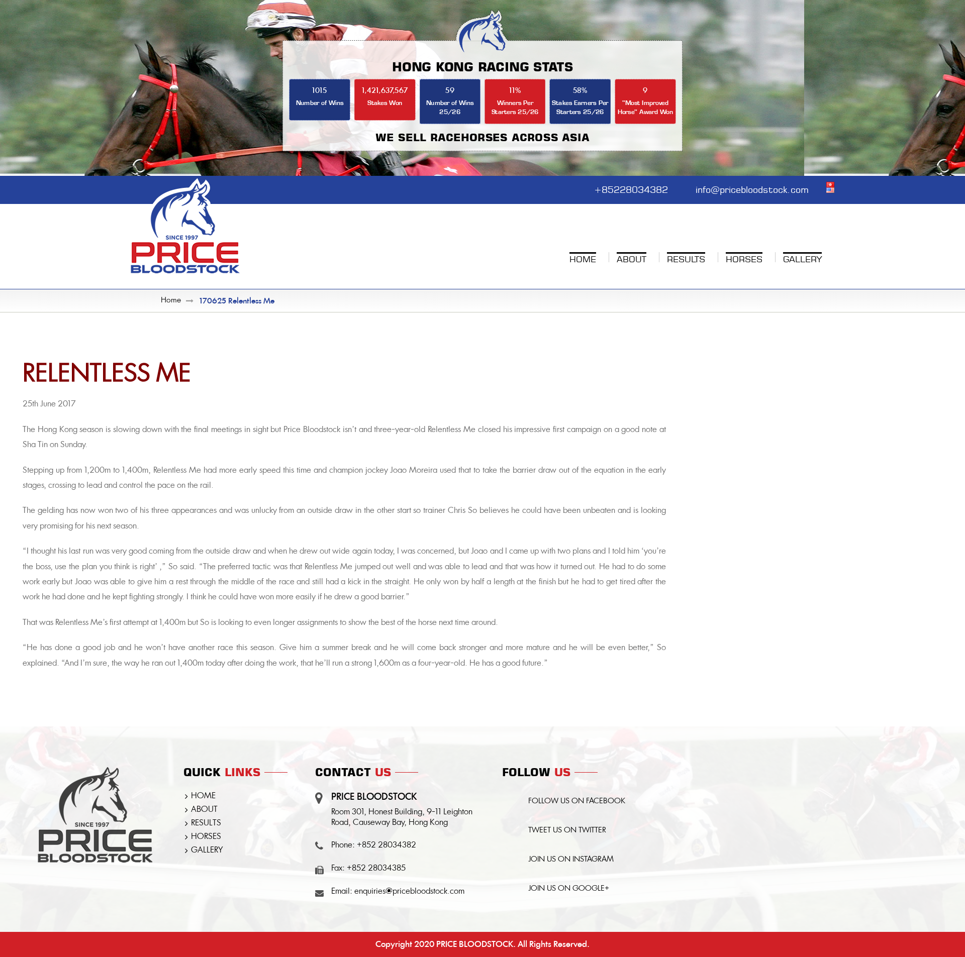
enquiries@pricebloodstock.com (409, 892)
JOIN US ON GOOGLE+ (568, 889)
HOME (203, 796)
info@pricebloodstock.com (752, 188)
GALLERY (207, 850)
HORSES (206, 837)
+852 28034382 (386, 845)
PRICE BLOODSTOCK (474, 944)
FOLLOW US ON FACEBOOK (576, 801)
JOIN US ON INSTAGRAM (571, 860)
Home (171, 300)
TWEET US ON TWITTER (567, 830)
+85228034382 (631, 188)
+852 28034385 (376, 869)
